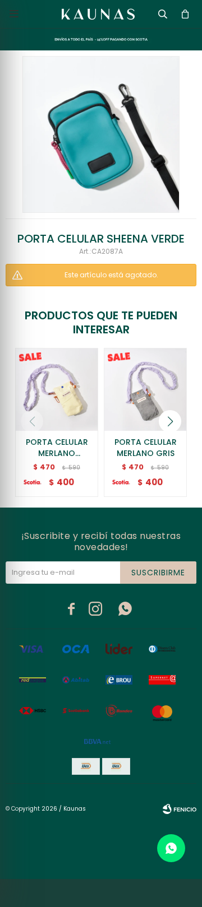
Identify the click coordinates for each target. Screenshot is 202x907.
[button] (170, 421)
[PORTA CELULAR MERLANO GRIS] (145, 389)
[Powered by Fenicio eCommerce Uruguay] (179, 809)
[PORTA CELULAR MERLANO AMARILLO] (56, 389)
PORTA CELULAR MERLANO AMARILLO (57, 447)
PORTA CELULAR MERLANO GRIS (145, 447)
